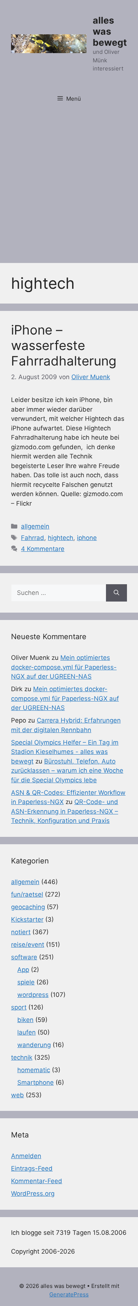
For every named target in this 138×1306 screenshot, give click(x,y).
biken (25, 1019)
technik (21, 1057)
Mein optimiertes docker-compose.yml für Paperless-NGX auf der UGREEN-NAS (64, 667)
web (17, 1095)
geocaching (28, 907)
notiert (21, 932)
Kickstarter (27, 919)
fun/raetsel (27, 894)
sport (18, 1007)
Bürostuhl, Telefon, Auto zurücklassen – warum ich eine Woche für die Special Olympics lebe (67, 771)
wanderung (34, 1045)
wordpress (33, 994)
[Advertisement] (69, 183)
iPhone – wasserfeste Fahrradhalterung (63, 345)
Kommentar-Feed (36, 1181)
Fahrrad (32, 537)
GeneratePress (69, 1294)
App (23, 969)
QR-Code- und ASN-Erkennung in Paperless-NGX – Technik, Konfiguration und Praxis (64, 811)
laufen (26, 1032)
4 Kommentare (42, 548)
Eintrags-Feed (32, 1168)
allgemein (35, 526)
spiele (26, 982)
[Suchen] (116, 593)
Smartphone (35, 1082)
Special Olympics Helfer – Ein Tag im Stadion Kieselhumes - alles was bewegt (64, 752)
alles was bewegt (110, 31)
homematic (33, 1070)
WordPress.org (32, 1193)
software (24, 957)
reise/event (27, 944)
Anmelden (26, 1156)
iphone (87, 537)
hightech (60, 537)
